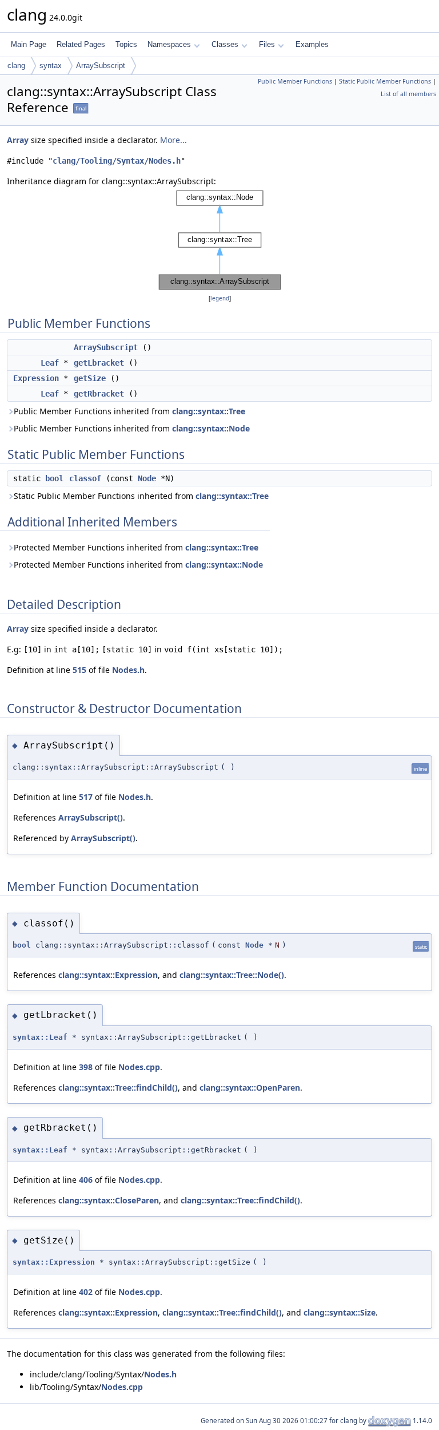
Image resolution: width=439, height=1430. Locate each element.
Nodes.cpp (139, 1066)
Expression (36, 378)
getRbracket (99, 393)
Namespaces (169, 44)
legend (219, 298)
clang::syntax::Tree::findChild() (118, 1087)
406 (86, 1179)
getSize (90, 378)
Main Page (28, 44)
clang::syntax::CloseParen (108, 1200)
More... (173, 139)
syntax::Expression (54, 1262)
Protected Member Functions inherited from (136, 547)
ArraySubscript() (90, 817)
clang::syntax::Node (211, 428)
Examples (312, 44)
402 (86, 1291)
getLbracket (99, 362)
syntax (50, 65)
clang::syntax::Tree (208, 411)
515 (79, 669)
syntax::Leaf (40, 1037)
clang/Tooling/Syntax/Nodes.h (117, 160)
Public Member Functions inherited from (129, 411)
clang (16, 65)
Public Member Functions (295, 81)
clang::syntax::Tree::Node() (231, 974)
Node (147, 478)
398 (86, 1066)
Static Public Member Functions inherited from (141, 495)
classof (85, 478)
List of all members (408, 94)
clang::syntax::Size (340, 1312)
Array (18, 139)
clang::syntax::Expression (108, 974)
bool (54, 478)
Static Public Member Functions (385, 81)
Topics (126, 44)
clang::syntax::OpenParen (249, 1087)
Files (267, 44)
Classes (224, 44)
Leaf (50, 362)
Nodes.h (128, 669)
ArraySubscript (100, 65)
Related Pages (81, 44)
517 (86, 796)
